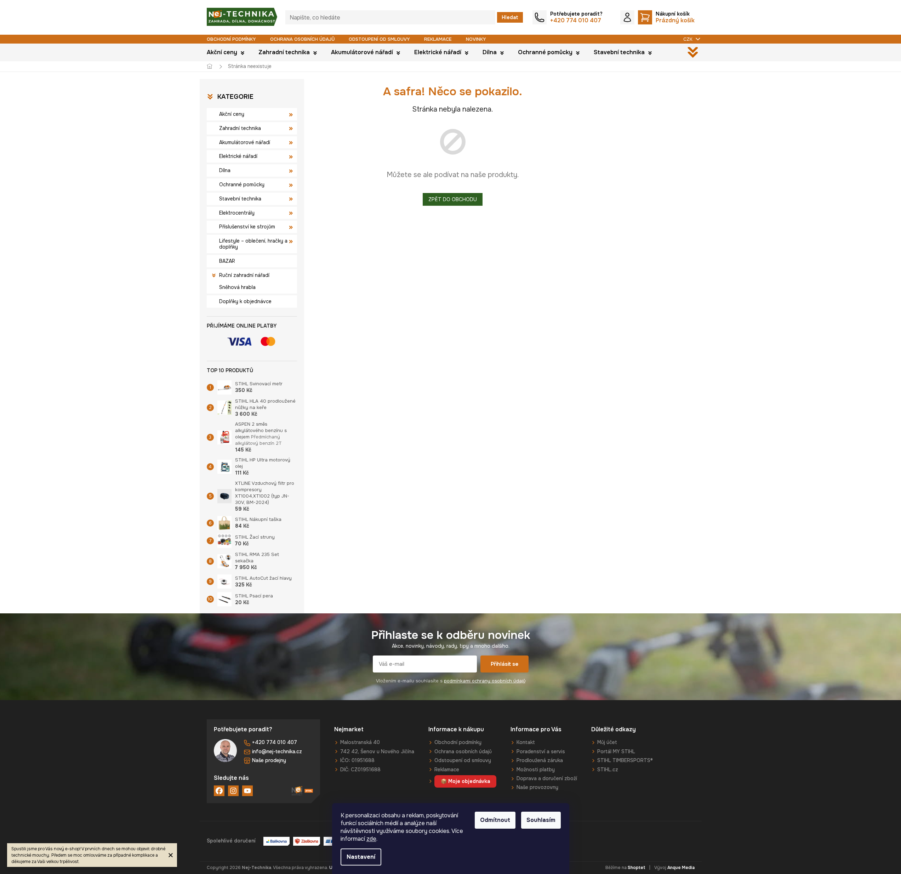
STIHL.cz (607, 769)
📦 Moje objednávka (465, 781)
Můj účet (607, 742)
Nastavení (361, 857)
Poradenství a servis (541, 751)
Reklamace (438, 39)
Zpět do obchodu (452, 199)
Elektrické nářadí (238, 156)
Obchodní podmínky (231, 39)
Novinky (476, 39)
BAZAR (227, 261)
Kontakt (526, 742)
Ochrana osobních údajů (302, 39)
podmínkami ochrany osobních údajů (484, 681)
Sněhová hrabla (237, 287)
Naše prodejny (269, 760)
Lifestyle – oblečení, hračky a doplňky (253, 244)
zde (371, 838)
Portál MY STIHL (616, 751)
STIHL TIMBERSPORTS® (625, 760)
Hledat (510, 17)
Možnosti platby (536, 769)
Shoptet (636, 867)
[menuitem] (225, 52)
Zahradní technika (240, 128)
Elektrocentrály (237, 213)
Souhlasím (540, 820)
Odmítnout (495, 820)
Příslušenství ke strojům (247, 226)
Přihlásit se (504, 664)
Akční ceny (231, 114)
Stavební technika (240, 198)
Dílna (224, 170)
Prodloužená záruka (540, 760)
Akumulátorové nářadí (244, 142)
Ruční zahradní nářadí (244, 275)
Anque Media (681, 867)
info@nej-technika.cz (277, 751)
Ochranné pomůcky (241, 184)
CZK (688, 39)
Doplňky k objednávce (245, 301)
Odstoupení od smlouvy (379, 39)
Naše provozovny (537, 787)
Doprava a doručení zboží (547, 778)
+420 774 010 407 (274, 742)
